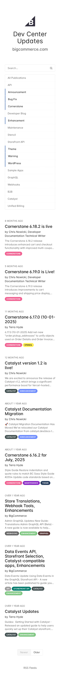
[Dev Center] (30, 22)
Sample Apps (15, 170)
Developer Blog (17, 113)
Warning (13, 156)
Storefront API (16, 141)
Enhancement (16, 120)
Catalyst (13, 198)
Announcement (17, 92)
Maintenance (15, 127)
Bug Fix (12, 99)
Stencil (12, 134)
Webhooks (14, 184)
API (10, 85)
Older (37, 652)
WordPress (14, 163)
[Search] (51, 68)
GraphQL (13, 177)
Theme (12, 149)
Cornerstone (15, 106)
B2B (10, 191)
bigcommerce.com (30, 49)
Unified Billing (16, 205)
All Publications (17, 77)
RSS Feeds (30, 667)
